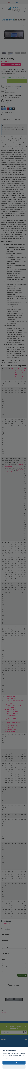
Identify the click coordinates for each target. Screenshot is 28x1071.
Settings (14, 1066)
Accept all (14, 1062)
